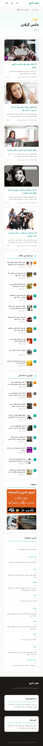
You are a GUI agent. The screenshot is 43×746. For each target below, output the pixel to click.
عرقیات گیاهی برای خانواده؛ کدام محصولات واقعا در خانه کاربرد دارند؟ (17, 471)
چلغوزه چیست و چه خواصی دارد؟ (26, 549)
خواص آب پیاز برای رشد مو (28, 640)
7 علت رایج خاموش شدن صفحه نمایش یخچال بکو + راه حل (17, 383)
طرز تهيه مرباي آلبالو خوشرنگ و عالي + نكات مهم (17, 318)
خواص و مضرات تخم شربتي (17, 350)
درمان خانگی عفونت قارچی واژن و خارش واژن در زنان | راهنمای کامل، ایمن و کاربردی (16, 263)
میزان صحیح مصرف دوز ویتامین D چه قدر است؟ (16, 362)
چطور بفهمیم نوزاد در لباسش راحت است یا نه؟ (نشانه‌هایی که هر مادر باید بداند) (17, 416)
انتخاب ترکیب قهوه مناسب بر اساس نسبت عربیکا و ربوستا (17, 394)
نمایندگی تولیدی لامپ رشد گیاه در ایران (16, 449)
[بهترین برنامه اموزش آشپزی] (21, 501)
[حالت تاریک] (12, 3)
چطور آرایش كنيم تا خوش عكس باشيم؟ (22, 150)
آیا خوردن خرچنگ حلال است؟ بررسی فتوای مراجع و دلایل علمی (21, 615)
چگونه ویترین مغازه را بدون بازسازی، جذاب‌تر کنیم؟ (17, 405)
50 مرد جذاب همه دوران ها (28, 601)
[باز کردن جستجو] (17, 3)
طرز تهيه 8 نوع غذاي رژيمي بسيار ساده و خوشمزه (18, 285)
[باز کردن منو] (6, 3)
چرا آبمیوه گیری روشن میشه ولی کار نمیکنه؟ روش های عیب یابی (16, 460)
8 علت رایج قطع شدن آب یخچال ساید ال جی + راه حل (17, 427)
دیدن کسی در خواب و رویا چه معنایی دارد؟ (24, 665)
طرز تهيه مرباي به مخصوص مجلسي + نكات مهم (17, 296)
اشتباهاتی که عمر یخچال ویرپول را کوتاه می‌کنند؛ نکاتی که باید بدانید (17, 438)
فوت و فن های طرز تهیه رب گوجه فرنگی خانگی (17, 340)
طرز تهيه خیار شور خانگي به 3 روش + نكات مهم (17, 274)
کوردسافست (18, 705)
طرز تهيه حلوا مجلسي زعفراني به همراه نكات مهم (17, 329)
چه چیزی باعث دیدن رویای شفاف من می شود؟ (22, 562)
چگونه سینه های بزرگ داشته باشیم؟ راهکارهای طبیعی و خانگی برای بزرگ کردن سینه (17, 307)
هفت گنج (34, 683)
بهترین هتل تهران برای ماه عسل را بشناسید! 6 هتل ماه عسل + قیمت (22, 654)
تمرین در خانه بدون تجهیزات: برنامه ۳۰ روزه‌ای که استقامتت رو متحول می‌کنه (22, 589)
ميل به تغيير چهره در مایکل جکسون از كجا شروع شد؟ (22, 576)
